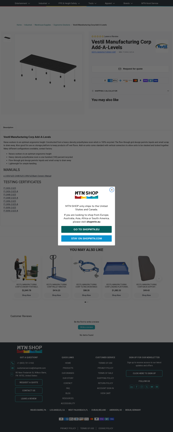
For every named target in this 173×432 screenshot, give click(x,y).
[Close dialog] (112, 190)
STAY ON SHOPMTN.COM (86, 238)
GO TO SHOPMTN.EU (86, 229)
